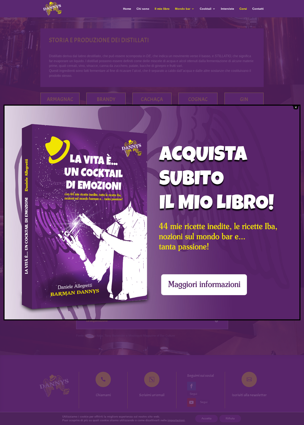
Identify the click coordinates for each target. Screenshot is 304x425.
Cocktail (205, 8)
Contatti (258, 8)
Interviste (227, 8)
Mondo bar (182, 8)
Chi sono (142, 8)
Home (127, 8)
